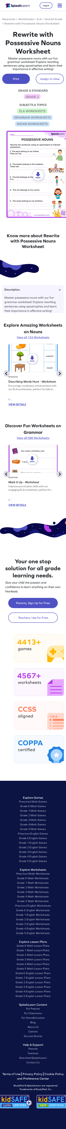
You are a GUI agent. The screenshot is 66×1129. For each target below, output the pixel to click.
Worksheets (26, 19)
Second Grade (53, 19)
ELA (39, 19)
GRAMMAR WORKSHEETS (32, 117)
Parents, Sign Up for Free (33, 603)
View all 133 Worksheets (33, 337)
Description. (12, 289)
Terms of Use (11, 1074)
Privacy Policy (32, 1074)
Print (16, 78)
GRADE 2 (32, 96)
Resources (8, 19)
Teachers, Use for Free (33, 617)
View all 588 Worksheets (33, 437)
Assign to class (50, 78)
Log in (46, 5)
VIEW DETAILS (17, 404)
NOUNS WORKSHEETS (32, 123)
